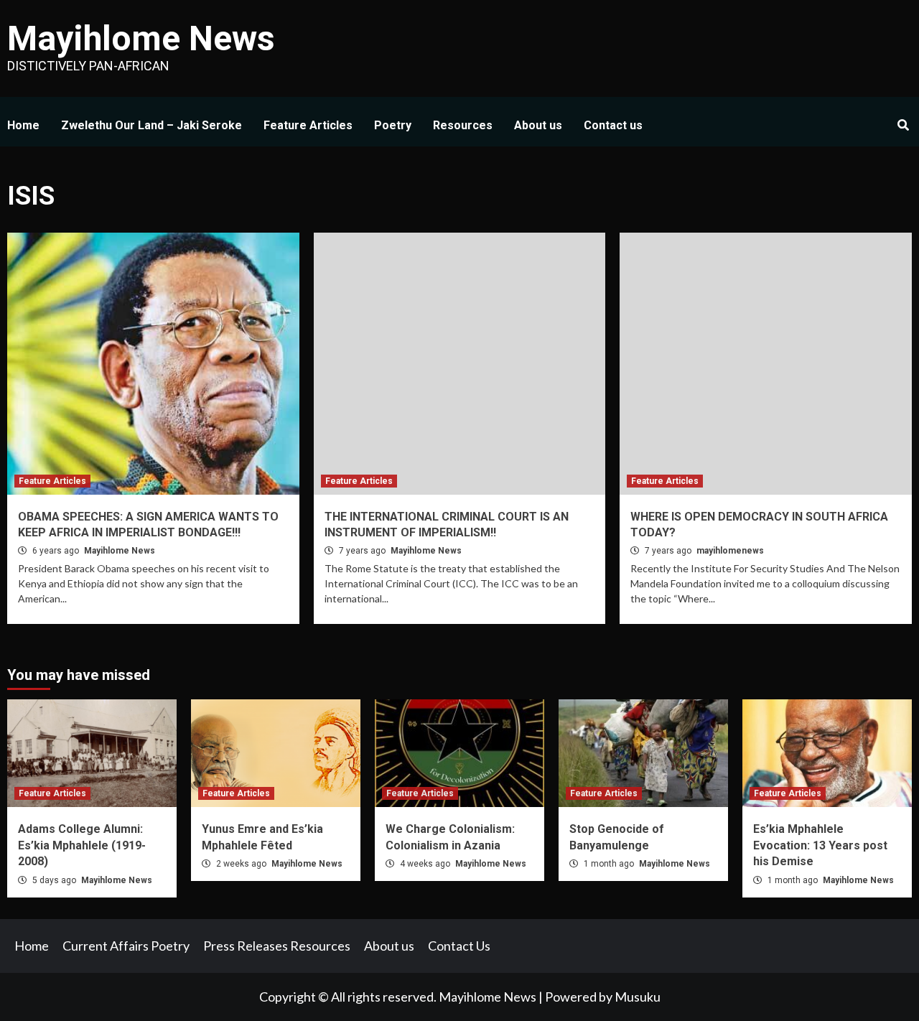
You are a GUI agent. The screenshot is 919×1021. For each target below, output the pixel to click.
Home (23, 125)
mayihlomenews (730, 551)
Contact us (613, 125)
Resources (463, 125)
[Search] (903, 125)
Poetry (392, 125)
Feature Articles (308, 125)
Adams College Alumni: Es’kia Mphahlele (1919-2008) (82, 845)
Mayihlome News (141, 38)
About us (538, 125)
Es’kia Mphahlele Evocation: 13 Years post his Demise (820, 845)
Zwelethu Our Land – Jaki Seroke (151, 125)
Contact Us (459, 946)
